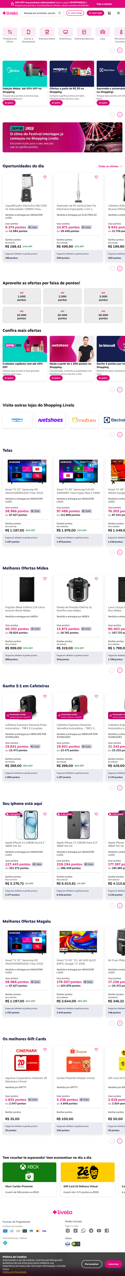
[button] (104, 3)
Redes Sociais (73, 1221)
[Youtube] (99, 1231)
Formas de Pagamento (16, 1221)
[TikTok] (75, 1231)
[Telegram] (91, 1231)
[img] (75, 1244)
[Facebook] (106, 1231)
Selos (68, 1238)
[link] (10, 13)
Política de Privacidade (14, 1271)
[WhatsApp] (83, 1231)
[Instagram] (67, 1231)
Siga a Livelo (71, 1225)
